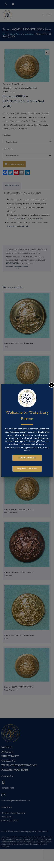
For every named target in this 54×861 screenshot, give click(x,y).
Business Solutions (26, 457)
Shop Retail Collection (27, 468)
